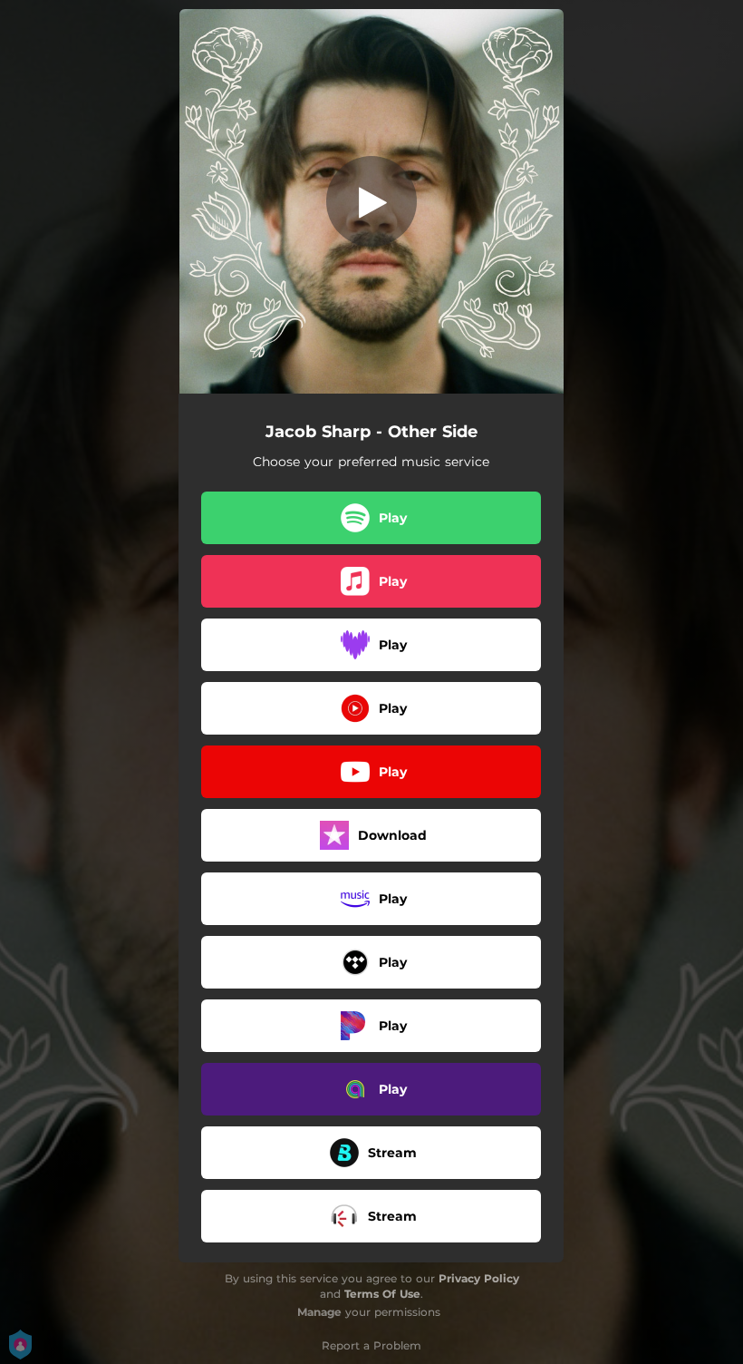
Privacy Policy (479, 1278)
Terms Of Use (382, 1294)
